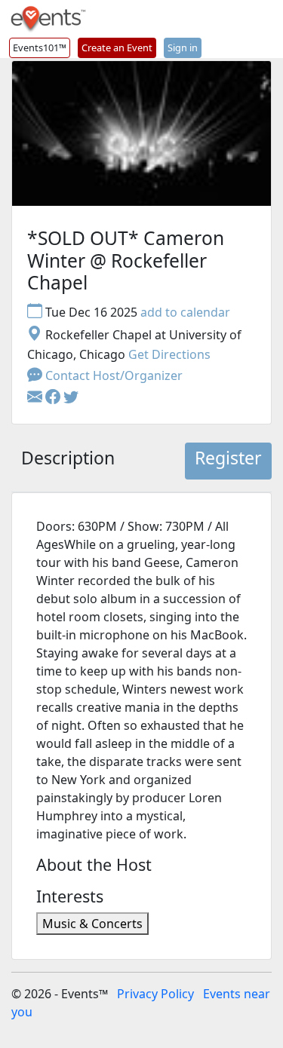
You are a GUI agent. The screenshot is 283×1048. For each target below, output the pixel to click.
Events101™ (39, 47)
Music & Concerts (92, 923)
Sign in (183, 47)
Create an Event (117, 47)
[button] (54, 398)
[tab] (68, 461)
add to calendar (185, 312)
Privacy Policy (155, 993)
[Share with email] (36, 398)
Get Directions (169, 354)
